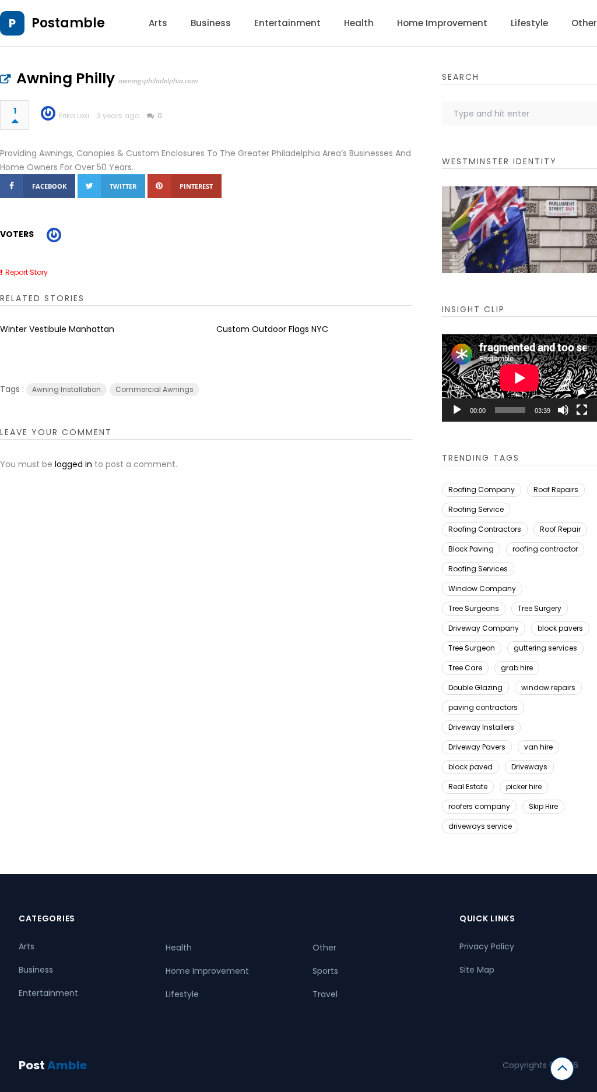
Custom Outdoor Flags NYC (272, 329)
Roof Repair (560, 529)
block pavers (560, 628)
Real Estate (467, 786)
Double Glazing (475, 687)
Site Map (476, 970)
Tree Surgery (539, 608)
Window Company (482, 588)
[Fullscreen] (582, 410)
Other (584, 23)
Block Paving (471, 549)
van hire (538, 747)
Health (359, 23)
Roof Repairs (555, 489)
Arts (158, 23)
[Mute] (563, 410)
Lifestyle (529, 23)
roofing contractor (545, 549)
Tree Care (465, 668)
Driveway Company (483, 628)
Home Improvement (442, 23)
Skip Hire (543, 806)
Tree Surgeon (471, 648)
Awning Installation (66, 389)
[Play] (457, 410)
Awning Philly (65, 78)
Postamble (68, 23)
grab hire (517, 668)
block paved (470, 767)
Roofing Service (476, 509)
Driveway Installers (481, 727)
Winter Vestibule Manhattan (57, 329)
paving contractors (483, 707)
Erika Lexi (74, 116)
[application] (519, 378)
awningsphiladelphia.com (158, 81)
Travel (325, 994)
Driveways (529, 767)
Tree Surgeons (473, 608)
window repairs (548, 687)
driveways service (480, 826)
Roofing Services (478, 569)
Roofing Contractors (484, 529)
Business (211, 23)
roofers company (479, 806)
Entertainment (287, 23)
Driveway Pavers (476, 747)
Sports (325, 971)
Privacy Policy (486, 946)
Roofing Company (481, 489)
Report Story (26, 272)
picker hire (524, 786)
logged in (73, 464)
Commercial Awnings (154, 389)
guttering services (545, 648)
